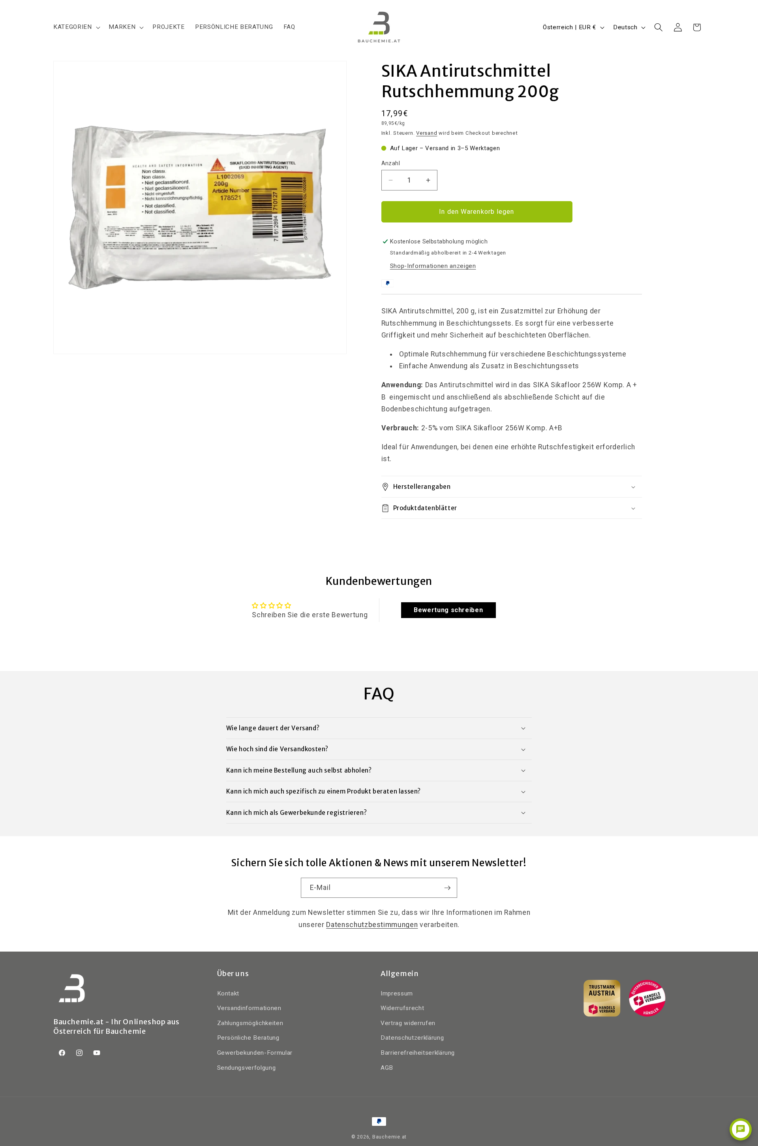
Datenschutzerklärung (412, 1037)
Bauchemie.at (389, 1137)
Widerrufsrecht (402, 1008)
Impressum (397, 993)
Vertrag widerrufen (408, 1022)
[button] (75, 27)
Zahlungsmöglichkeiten (250, 1022)
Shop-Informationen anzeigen (433, 266)
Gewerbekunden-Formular (255, 1052)
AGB (387, 1067)
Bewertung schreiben (448, 610)
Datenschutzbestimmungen (372, 925)
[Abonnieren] (447, 888)
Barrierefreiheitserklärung (418, 1052)
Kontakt (228, 993)
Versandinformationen (249, 1008)
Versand (426, 133)
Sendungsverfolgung (246, 1067)
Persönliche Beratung (248, 1037)
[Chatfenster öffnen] (741, 1129)
